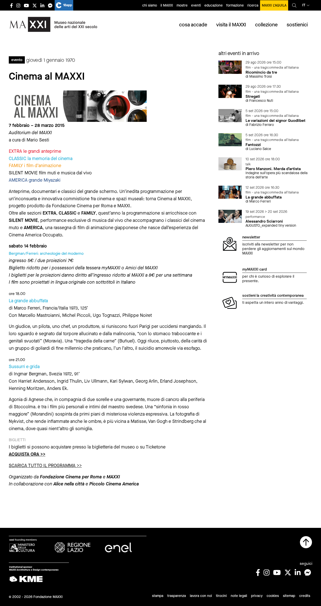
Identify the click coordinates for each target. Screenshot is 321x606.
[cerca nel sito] (294, 5)
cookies (273, 595)
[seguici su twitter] (34, 5)
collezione (266, 24)
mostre (182, 5)
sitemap (289, 595)
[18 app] (64, 5)
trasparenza (176, 595)
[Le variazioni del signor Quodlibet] (230, 115)
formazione (235, 5)
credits (304, 595)
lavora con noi (201, 595)
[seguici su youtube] (26, 5)
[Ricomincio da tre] (230, 67)
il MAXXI (166, 5)
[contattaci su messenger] (50, 5)
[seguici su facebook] (11, 5)
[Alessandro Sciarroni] (230, 216)
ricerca (252, 5)
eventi (196, 5)
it (303, 5)
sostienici (297, 24)
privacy (257, 595)
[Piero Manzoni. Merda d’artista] (230, 163)
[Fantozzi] (230, 139)
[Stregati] (230, 91)
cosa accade (193, 24)
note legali (239, 595)
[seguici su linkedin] (42, 5)
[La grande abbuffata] (230, 191)
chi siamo (149, 5)
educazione (213, 5)
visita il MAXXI (231, 24)
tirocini (221, 595)
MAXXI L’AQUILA (274, 5)
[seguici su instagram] (18, 5)
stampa (157, 595)
